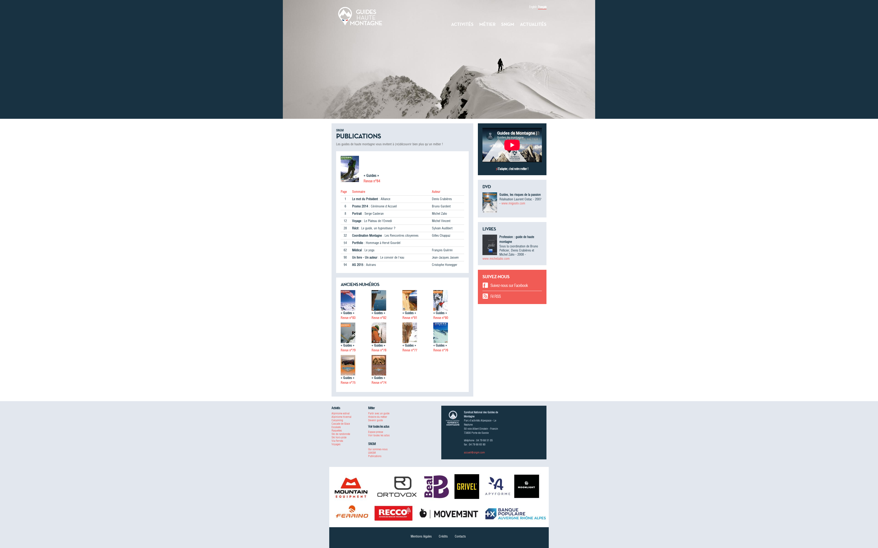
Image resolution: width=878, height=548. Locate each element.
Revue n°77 (409, 350)
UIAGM (372, 452)
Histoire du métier (377, 416)
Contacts (460, 536)
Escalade (336, 427)
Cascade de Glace (341, 423)
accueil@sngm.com (474, 452)
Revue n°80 (440, 318)
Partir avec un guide (378, 413)
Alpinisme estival (341, 413)
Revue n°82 (379, 318)
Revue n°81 (409, 318)
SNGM (507, 24)
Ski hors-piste (339, 437)
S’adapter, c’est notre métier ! (513, 169)
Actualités (533, 24)
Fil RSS (495, 296)
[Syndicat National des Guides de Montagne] (360, 15)
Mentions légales (421, 536)
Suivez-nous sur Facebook (509, 285)
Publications (374, 456)
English (533, 7)
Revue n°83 (348, 318)
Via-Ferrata (337, 440)
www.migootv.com (513, 203)
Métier (487, 24)
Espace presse (375, 432)
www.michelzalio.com (496, 259)
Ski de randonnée (341, 434)
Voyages (336, 444)
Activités (462, 24)
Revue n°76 (440, 350)
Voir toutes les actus (379, 435)
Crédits (443, 536)
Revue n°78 (379, 350)
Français (542, 7)
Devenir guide (375, 420)
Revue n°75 (348, 383)
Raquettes (337, 430)
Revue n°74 (379, 383)
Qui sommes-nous (378, 449)
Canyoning (337, 420)
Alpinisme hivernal (341, 416)
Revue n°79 (348, 350)
